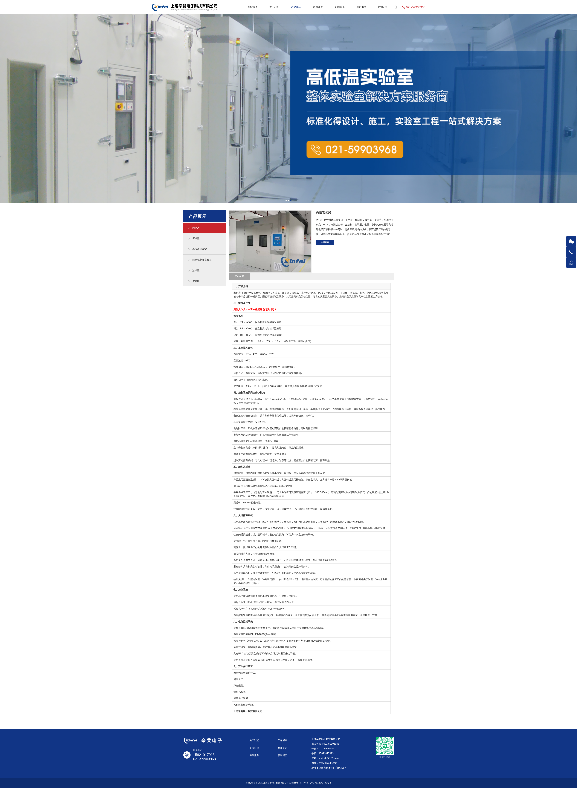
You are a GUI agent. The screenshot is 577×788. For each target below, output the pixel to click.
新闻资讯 (340, 7)
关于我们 (274, 7)
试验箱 (196, 281)
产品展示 (296, 7)
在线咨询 (325, 242)
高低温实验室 (199, 249)
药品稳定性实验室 (202, 259)
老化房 (196, 227)
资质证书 (318, 7)
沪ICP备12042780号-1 (320, 783)
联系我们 (383, 7)
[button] (286, 200)
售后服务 (361, 7)
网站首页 (252, 7)
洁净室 (196, 270)
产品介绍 (239, 276)
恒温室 (196, 238)
